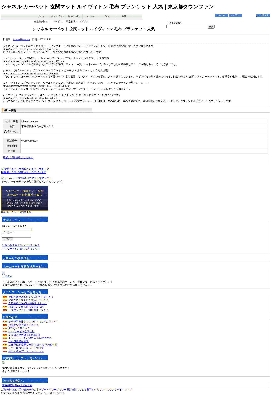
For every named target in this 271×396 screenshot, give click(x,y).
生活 (124, 16)
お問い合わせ (23, 389)
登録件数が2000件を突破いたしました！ (31, 296)
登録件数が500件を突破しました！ (27, 303)
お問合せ (263, 15)
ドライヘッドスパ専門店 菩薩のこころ (30, 338)
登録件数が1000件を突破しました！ (28, 300)
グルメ (41, 16)
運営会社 (71, 389)
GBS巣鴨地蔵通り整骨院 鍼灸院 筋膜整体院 (32, 344)
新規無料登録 (8, 389)
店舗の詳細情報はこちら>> (18, 157)
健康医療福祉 (41, 21)
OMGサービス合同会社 (21, 331)
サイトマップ (124, 389)
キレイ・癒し (74, 16)
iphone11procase (21, 39)
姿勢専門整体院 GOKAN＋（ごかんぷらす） (33, 321)
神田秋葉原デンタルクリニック (26, 351)
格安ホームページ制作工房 (16, 212)
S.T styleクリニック (19, 328)
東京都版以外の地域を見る (17, 385)
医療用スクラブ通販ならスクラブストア (23, 172)
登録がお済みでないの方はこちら (21, 245)
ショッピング (57, 16)
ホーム (221, 15)
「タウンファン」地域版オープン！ (28, 310)
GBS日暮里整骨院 (18, 341)
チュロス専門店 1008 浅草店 (24, 334)
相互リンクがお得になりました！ (27, 306)
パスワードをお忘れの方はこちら (21, 248)
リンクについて (108, 389)
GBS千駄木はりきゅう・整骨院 (26, 348)
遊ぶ (107, 16)
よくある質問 (84, 389)
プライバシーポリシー (53, 389)
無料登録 (249, 15)
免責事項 (36, 389)
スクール (90, 16)
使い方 (95, 389)
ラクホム (7, 276)
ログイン (235, 15)
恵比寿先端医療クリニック (23, 325)
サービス (57, 21)
